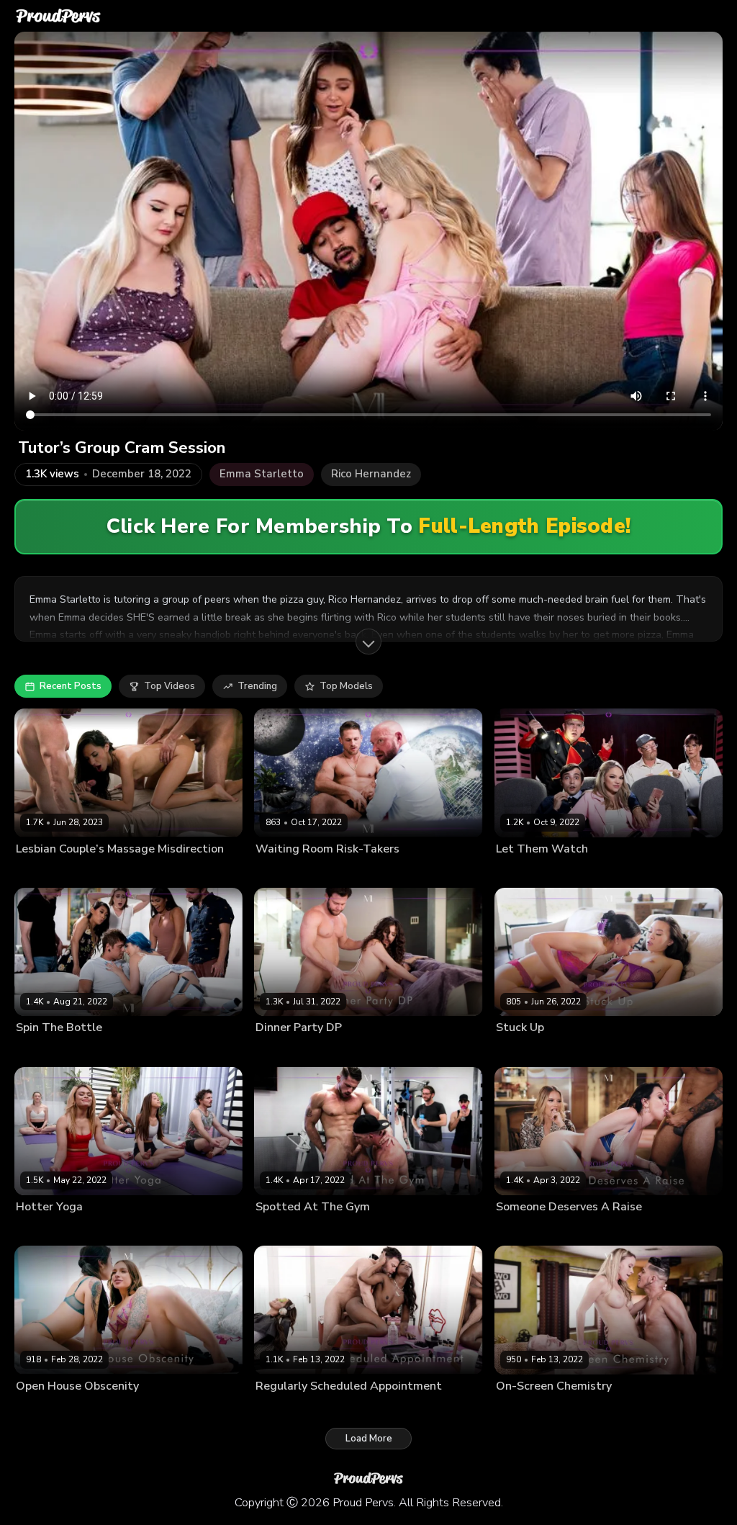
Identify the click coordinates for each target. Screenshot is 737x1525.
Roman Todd (337, 871)
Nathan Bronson (164, 871)
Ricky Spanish (582, 871)
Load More (368, 1438)
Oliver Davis (635, 1229)
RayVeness (581, 1229)
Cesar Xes (577, 1409)
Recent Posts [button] (70, 686)
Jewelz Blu (38, 1050)
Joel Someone (632, 1409)
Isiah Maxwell (95, 1229)
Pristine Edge (523, 1409)
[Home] (58, 15)
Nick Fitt (272, 1229)
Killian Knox (280, 871)
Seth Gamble (348, 1050)
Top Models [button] (346, 686)
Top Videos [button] (169, 686)
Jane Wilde (39, 1229)
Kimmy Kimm (573, 1050)
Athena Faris (522, 871)
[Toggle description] (368, 641)
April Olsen (40, 1409)
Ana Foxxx (278, 1409)
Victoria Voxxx (286, 1050)
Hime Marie (40, 871)
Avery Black (93, 1409)
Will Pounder (408, 1050)
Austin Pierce (92, 1050)
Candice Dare (524, 1229)
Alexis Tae (518, 1050)
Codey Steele (96, 871)
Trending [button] (257, 686)
